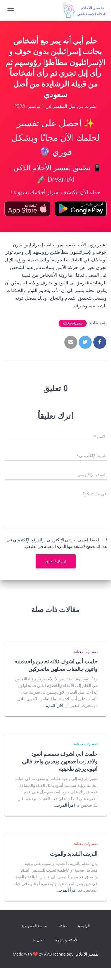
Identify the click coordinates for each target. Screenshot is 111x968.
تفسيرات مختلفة (73, 323)
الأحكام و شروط (66, 940)
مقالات (62, 926)
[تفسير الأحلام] (83, 10)
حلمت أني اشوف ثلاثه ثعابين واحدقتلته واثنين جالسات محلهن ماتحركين (56, 665)
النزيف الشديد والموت (74, 853)
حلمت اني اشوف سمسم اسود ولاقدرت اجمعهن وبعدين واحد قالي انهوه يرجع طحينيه (60, 761)
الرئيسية (83, 926)
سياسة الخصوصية (35, 926)
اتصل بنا (38, 940)
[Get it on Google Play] (81, 208)
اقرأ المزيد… (52, 705)
